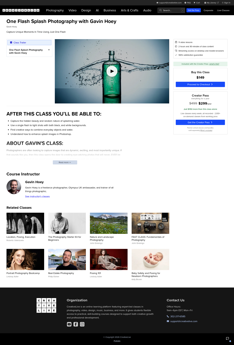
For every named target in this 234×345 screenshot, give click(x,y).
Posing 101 (95, 273)
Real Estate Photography (61, 273)
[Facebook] (75, 324)
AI (97, 10)
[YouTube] (69, 324)
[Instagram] (82, 324)
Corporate (208, 10)
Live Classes (223, 10)
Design (86, 10)
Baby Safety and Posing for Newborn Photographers (146, 274)
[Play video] (112, 71)
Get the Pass (193, 10)
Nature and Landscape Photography (102, 238)
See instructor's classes (37, 196)
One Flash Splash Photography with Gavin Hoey (26, 51)
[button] (227, 338)
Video (73, 10)
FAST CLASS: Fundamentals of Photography (148, 238)
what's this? (214, 63)
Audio (147, 10)
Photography (55, 10)
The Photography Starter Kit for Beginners (64, 238)
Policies (117, 340)
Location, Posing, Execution (20, 237)
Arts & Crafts (129, 10)
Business (110, 10)
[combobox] (171, 10)
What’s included (206, 130)
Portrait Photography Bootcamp (23, 273)
